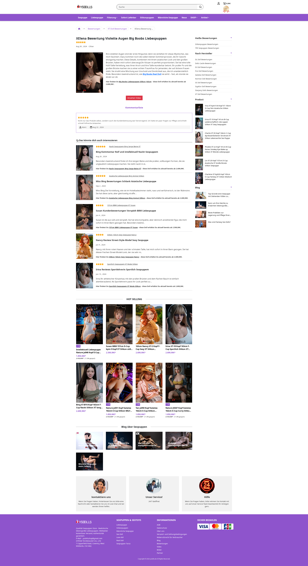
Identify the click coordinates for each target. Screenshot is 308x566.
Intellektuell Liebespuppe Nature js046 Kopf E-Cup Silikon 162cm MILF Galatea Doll (89, 351)
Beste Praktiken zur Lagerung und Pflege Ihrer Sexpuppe (219, 213)
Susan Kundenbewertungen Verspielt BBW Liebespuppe (126, 210)
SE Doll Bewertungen (203, 82)
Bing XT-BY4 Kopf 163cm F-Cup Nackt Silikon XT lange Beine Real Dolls (89, 406)
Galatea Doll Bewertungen (205, 75)
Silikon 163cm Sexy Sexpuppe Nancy (121, 235)
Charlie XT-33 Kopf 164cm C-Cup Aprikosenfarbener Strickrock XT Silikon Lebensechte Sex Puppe (218, 135)
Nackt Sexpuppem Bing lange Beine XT (125, 146)
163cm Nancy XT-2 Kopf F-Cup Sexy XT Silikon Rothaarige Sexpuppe (148, 348)
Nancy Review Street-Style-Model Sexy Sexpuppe (122, 240)
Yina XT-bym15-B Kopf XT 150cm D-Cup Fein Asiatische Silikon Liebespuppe (218, 108)
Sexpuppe (82, 17)
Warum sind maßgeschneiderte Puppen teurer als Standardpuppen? (147, 444)
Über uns (160, 531)
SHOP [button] (193, 17)
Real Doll (120, 540)
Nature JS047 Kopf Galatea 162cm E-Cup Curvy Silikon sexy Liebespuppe (178, 409)
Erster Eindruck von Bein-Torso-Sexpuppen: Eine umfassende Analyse (89, 444)
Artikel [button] (204, 17)
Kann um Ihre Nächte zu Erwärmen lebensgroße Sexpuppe (119, 444)
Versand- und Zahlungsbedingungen (172, 534)
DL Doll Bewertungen (203, 59)
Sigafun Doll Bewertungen (205, 86)
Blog (158, 540)
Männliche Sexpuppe (168, 17)
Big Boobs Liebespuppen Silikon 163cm (135, 81)
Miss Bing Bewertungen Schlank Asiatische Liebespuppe (126, 181)
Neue (184, 17)
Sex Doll (119, 534)
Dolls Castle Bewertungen (205, 63)
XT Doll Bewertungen (117, 28)
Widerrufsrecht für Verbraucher (170, 537)
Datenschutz (162, 528)
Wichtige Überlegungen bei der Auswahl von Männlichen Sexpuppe (178, 444)
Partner (160, 553)
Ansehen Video (134, 98)
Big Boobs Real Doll (152, 74)
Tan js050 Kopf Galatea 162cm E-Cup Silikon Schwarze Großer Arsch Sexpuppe (147, 409)
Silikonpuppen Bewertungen (206, 44)
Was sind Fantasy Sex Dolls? (219, 222)
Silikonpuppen (147, 17)
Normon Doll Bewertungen (206, 79)
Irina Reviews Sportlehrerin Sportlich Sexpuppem (122, 269)
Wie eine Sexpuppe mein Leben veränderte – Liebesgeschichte (87, 465)
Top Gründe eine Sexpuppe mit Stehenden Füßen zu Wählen (219, 195)
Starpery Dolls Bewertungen (206, 90)
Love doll (120, 537)
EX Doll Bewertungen (203, 67)
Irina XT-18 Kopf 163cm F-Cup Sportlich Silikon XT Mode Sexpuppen (177, 348)
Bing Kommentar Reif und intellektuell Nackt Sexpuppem (127, 152)
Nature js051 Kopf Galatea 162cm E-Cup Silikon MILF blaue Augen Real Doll (118, 409)
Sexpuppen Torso (123, 543)
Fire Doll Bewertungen (204, 71)
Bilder (159, 550)
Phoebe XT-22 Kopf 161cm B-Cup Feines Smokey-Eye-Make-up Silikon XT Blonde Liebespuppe (218, 149)
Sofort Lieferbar (128, 17)
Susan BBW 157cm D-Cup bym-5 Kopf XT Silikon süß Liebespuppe (118, 348)
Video (159, 547)
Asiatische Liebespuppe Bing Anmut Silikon (126, 176)
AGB (158, 525)
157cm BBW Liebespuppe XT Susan (121, 205)
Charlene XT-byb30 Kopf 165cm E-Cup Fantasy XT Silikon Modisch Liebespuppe (218, 176)
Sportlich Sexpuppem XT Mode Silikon (122, 264)
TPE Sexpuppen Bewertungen (207, 48)
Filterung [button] (111, 17)
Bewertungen (94, 28)
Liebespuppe (97, 17)
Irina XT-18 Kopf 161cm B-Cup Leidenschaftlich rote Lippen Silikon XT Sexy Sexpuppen (217, 122)
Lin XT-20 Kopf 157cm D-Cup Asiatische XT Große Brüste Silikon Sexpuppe (216, 163)
